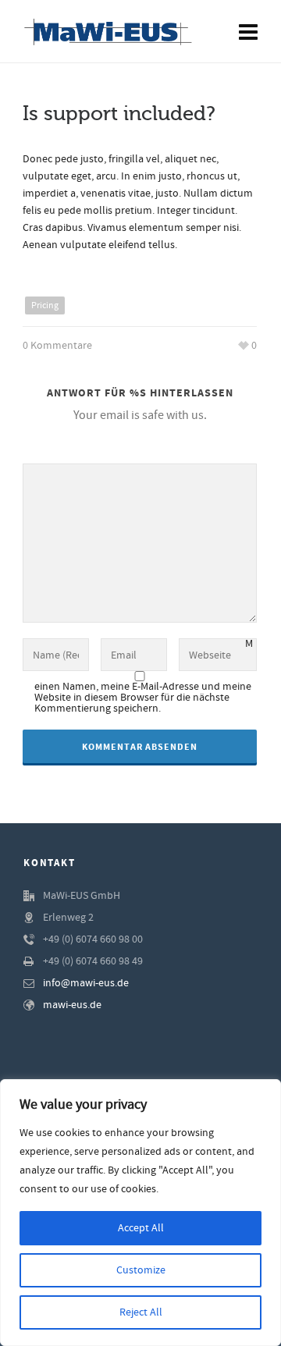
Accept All (141, 1228)
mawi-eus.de (72, 1005)
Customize (140, 1270)
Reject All (140, 1312)
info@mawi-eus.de (86, 983)
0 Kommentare (57, 346)
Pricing (45, 305)
